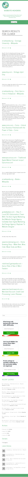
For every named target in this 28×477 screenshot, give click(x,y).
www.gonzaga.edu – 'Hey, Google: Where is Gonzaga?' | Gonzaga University (16, 468)
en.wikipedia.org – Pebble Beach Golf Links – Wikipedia (13, 383)
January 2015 (5, 435)
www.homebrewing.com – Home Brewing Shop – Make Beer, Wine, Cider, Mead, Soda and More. (14, 244)
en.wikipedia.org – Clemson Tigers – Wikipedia (11, 416)
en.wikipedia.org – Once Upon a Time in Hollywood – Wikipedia (13, 92)
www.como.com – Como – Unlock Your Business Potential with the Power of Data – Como (14, 127)
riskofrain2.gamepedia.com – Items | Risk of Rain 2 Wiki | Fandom (12, 266)
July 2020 (5, 433)
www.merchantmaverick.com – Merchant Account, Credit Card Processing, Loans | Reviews (13, 291)
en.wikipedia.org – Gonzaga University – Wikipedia (11, 41)
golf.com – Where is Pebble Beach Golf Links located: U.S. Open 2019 (16, 459)
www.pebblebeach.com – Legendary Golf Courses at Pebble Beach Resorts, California (15, 463)
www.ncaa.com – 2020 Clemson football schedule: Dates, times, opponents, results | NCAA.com (13, 421)
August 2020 (5, 431)
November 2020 (6, 429)
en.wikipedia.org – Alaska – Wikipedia (11, 180)
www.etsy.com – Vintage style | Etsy (13, 73)
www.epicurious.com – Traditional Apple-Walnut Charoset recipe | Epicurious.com (14, 160)
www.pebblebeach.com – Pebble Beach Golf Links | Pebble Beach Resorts (15, 454)
